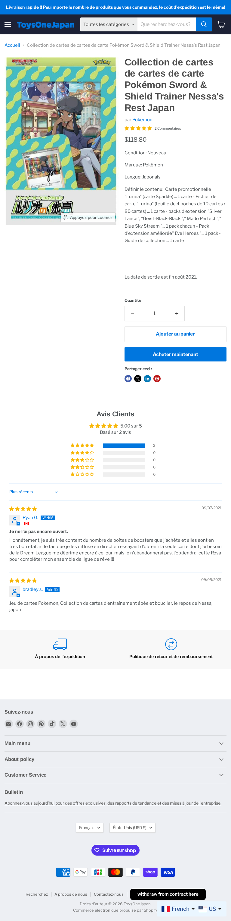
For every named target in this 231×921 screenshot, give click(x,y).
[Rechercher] (204, 24)
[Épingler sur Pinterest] (157, 378)
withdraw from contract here (168, 894)
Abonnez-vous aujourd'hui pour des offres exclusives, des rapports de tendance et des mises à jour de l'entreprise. (113, 803)
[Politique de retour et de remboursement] (171, 649)
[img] (23, 509)
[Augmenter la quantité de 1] (177, 313)
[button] (83, 445)
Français (86, 827)
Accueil (12, 45)
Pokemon (142, 119)
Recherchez (37, 894)
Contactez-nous (109, 894)
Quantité (133, 300)
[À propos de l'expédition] (60, 649)
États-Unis (129, 827)
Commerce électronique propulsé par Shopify (115, 910)
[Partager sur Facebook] (128, 378)
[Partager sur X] (137, 378)
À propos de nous (70, 894)
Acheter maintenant (175, 354)
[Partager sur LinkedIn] (147, 378)
